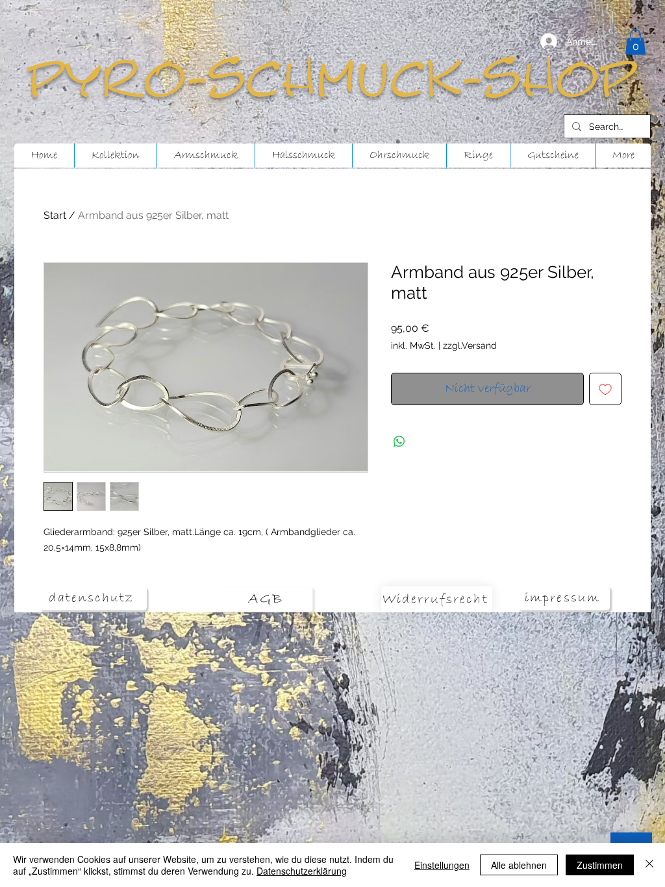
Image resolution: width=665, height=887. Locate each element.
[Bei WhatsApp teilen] (399, 441)
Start (55, 215)
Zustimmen (600, 864)
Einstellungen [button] (442, 864)
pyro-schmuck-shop (332, 79)
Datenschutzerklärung (302, 870)
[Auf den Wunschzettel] (605, 389)
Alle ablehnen (519, 864)
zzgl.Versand (470, 345)
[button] (635, 42)
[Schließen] (649, 865)
